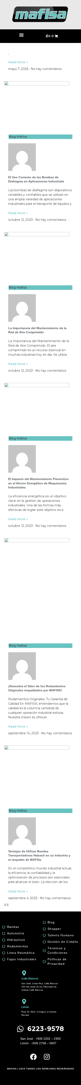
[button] (21, 35)
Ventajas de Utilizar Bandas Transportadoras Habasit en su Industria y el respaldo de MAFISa (39, 855)
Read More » (18, 62)
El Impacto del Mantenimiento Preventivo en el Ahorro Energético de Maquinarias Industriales (38, 483)
